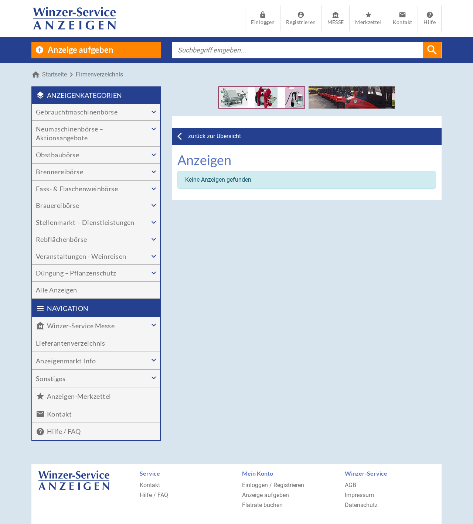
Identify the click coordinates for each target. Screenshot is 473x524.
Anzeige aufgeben (265, 495)
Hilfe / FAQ (154, 495)
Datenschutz (361, 504)
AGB (350, 485)
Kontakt (150, 485)
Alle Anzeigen (56, 290)
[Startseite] (74, 18)
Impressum (359, 495)
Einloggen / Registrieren (273, 485)
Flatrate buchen (262, 504)
